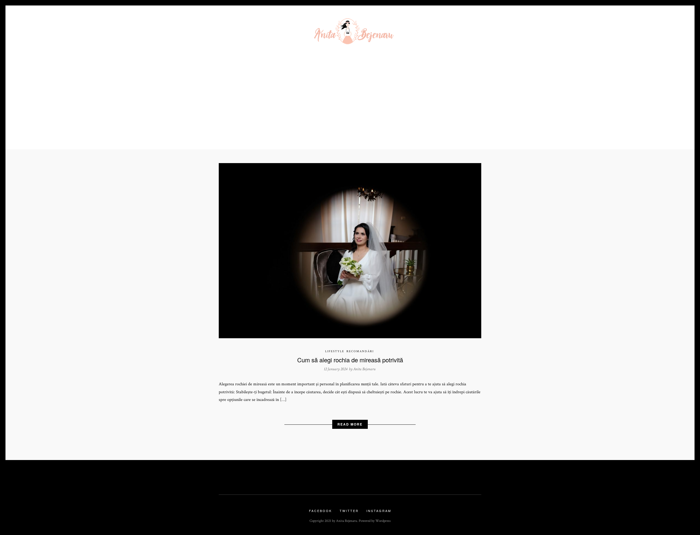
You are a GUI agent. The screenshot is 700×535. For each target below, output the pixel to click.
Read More (350, 424)
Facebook (320, 510)
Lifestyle (334, 351)
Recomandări (360, 351)
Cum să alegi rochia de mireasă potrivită (350, 359)
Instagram (378, 510)
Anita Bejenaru (364, 369)
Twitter (349, 510)
